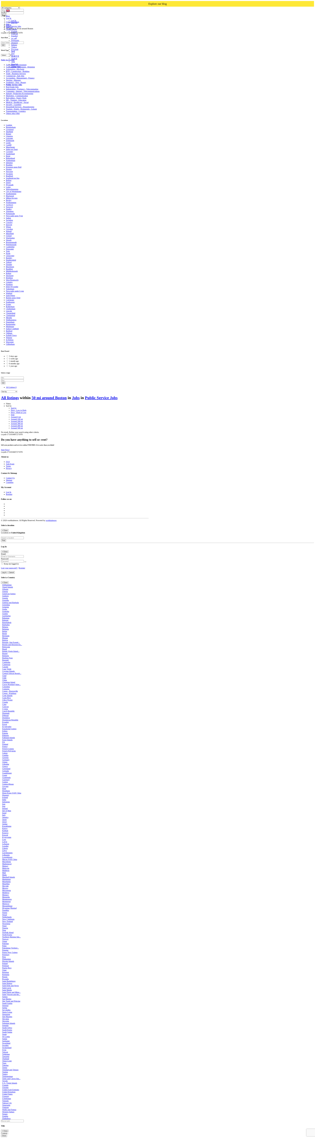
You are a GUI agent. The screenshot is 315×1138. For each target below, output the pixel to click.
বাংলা (12, 54)
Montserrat (6, 901)
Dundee (9, 264)
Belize (4, 631)
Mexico (5, 888)
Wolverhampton (12, 189)
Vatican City (7, 1103)
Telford (9, 262)
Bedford (9, 331)
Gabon (5, 753)
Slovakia (5, 1019)
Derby (8, 183)
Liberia (5, 848)
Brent (8, 156)
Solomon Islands (8, 1023)
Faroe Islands (7, 740)
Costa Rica (6, 698)
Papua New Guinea (9, 952)
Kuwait (5, 835)
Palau (4, 946)
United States (7, 1094)
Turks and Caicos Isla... (11, 1079)
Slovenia (5, 1021)
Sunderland (10, 154)
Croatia (5, 702)
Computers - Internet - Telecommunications (22, 91)
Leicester (9, 138)
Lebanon (5, 844)
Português (15, 40)
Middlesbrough (12, 271)
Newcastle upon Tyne (14, 216)
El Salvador (6, 727)
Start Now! (5, 450)
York (8, 251)
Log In (13, 20)
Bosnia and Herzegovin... (12, 645)
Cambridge (10, 247)
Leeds (8, 143)
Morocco (5, 904)
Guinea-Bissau (8, 784)
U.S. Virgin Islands (9, 1083)
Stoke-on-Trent (12, 149)
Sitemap (9, 480)
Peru (4, 957)
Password (4, 559)
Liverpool (10, 129)
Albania (5, 589)
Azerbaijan (6, 616)
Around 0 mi (16, 417)
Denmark (5, 713)
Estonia (5, 733)
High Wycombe (12, 287)
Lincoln (9, 311)
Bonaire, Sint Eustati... (11, 642)
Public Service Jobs (14, 85)
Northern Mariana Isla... (11, 937)
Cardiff (8, 145)
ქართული (16, 67)
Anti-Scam (10, 464)
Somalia (5, 1025)
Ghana (4, 762)
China (4, 680)
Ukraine (5, 1087)
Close (4, 1136)
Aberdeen (10, 211)
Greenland (6, 769)
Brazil (4, 649)
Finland (5, 744)
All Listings (11, 387)
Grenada (5, 771)
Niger (4, 926)
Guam (4, 775)
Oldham (9, 333)
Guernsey (6, 780)
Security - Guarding (13, 105)
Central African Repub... (11, 673)
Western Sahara (8, 1112)
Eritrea (4, 731)
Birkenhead (10, 158)
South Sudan (7, 1032)
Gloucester (10, 256)
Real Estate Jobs (12, 87)
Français (14, 34)
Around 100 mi (17, 419)
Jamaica (5, 817)
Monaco (5, 895)
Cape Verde (6, 669)
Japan (4, 820)
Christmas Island (8, 682)
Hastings (9, 284)
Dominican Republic (10, 720)
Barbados (6, 625)
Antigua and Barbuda (10, 603)
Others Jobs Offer (13, 113)
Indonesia (6, 802)
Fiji (3, 742)
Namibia (5, 910)
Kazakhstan (6, 826)
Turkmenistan (7, 1076)
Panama (5, 950)
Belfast (8, 180)
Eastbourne (10, 302)
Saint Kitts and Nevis (10, 986)
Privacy (9, 468)
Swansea (9, 174)
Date (13, 415)
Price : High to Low (18, 412)
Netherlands (7, 917)
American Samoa (9, 594)
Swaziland (6, 1043)
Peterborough (11, 245)
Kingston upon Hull (13, 167)
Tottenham (10, 289)
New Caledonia (8, 919)
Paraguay (5, 955)
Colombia (6, 687)
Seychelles (6, 1010)
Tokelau (5, 1065)
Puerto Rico (6, 968)
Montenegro (7, 899)
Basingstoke (10, 324)
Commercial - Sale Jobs (15, 76)
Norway (5, 939)
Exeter (8, 304)
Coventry (9, 152)
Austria (5, 614)
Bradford (9, 176)
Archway (9, 205)
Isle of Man (6, 811)
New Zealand (7, 921)
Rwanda (5, 979)
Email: (3, 554)
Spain (4, 1034)
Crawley (9, 222)
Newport (9, 171)
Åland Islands (7, 587)
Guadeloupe (7, 773)
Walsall (9, 231)
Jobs (76, 397)
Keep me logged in (11, 564)
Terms (8, 466)
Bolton (8, 273)
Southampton (11, 194)
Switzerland (6, 1048)
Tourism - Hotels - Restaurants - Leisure (21, 109)
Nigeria (5, 928)
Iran (3, 804)
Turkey (5, 1074)
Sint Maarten (7, 1017)
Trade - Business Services (16, 74)
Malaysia (5, 868)
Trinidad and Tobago (10, 1070)
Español (14, 36)
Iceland (5, 797)
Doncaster (10, 249)
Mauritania (6, 882)
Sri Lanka (6, 1037)
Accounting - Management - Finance (20, 78)
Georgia (5, 758)
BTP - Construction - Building (17, 71)
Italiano (14, 45)
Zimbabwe (6, 1118)
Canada (5, 667)
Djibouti (5, 715)
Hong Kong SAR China (11, 793)
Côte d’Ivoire (7, 700)
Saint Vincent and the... (11, 994)
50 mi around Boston (49, 397)
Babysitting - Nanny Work (16, 98)
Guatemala (6, 777)
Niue (4, 930)
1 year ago (13, 366)
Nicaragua (6, 924)
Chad (4, 676)
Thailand (5, 1059)
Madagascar (7, 864)
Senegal (5, 1006)
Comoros (5, 689)
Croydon (9, 229)
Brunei (5, 653)
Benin (4, 634)
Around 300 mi (17, 424)
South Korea (7, 1030)
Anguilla (5, 600)
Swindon (9, 220)
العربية (14, 38)
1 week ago (13, 359)
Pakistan (5, 944)
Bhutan (5, 638)
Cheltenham (10, 309)
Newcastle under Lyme (15, 291)
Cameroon (6, 665)
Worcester (10, 342)
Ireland (5, 808)
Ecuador (5, 722)
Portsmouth (10, 214)
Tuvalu (5, 1081)
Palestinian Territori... (10, 948)
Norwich (9, 207)
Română (14, 64)
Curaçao (5, 707)
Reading (9, 165)
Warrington (10, 238)
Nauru (4, 913)
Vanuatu (5, 1101)
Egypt (4, 724)
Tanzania (5, 1056)
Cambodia (6, 662)
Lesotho (5, 846)
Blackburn (10, 267)
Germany (5, 760)
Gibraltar (5, 764)
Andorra (5, 596)
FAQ (8, 462)
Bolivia (5, 640)
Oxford (9, 236)
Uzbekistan (6, 1099)
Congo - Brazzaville (10, 691)
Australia (5, 611)
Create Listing (11, 29)
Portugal (5, 966)
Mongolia (6, 897)
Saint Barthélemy (9, 981)
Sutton (8, 218)
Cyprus (5, 709)
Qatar (4, 970)
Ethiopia (5, 735)
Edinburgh (10, 140)
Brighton (9, 278)
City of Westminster (13, 191)
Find (3, 540)
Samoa (5, 997)
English (14, 32)
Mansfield (10, 233)
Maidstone (10, 326)
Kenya (4, 828)
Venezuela (6, 1105)
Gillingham (10, 344)
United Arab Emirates (10, 1090)
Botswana (6, 647)
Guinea (5, 782)
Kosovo (5, 833)
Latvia (4, 842)
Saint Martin (7, 990)
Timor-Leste (7, 1061)
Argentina (6, 605)
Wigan (8, 227)
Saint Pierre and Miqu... (11, 992)
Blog (8, 16)
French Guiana (8, 749)
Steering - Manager (13, 80)
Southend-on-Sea (12, 178)
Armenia (5, 607)
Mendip (9, 318)
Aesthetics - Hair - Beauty (16, 82)
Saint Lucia (6, 988)
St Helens (9, 340)
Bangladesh (6, 622)
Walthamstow (11, 320)
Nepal (4, 915)
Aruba (4, 609)
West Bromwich (12, 280)
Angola (5, 598)
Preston (9, 169)
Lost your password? (9, 568)
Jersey (4, 822)
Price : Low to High (18, 410)
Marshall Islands (8, 877)
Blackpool (10, 196)
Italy (4, 815)
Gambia (5, 755)
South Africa (7, 1028)
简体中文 (15, 56)
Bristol (8, 134)
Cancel (11, 572)
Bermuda (5, 636)
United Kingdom (8, 1092)
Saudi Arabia (7, 1003)
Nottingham (10, 160)
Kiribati (5, 831)
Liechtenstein (7, 853)
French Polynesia (9, 751)
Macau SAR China (9, 859)
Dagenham (10, 322)
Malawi (5, 866)
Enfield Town (11, 335)
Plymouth (9, 185)
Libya (4, 851)
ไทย (13, 62)
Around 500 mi (17, 428)
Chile (4, 678)
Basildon (9, 269)
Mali (4, 873)
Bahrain (5, 620)
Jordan (4, 824)
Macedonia (6, 862)
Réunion (5, 972)
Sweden (5, 1045)
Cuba (4, 704)
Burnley (9, 258)
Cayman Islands (8, 671)
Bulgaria (5, 656)
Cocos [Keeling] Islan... (11, 684)
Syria (4, 1050)
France (5, 746)
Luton (8, 187)
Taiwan (5, 1052)
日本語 (14, 59)
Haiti (4, 789)
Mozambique (7, 906)
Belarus (5, 627)
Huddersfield (11, 260)
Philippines (6, 959)
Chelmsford (10, 315)
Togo (4, 1063)
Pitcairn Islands (8, 961)
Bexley (8, 200)
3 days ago (13, 356)
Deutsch (14, 43)
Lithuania (6, 855)
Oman (4, 941)
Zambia (5, 1116)
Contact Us (10, 478)
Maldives (5, 870)
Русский (14, 49)
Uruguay (5, 1096)
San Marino (6, 999)
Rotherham (10, 307)
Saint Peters (10, 295)
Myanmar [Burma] (9, 908)
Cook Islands (7, 696)
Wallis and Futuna (9, 1110)
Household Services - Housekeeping (20, 107)
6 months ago (14, 364)
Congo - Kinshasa (9, 693)
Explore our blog (157, 3)
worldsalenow (51, 520)
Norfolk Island (8, 932)
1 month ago (14, 361)
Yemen (5, 1114)
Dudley (9, 209)
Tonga (4, 1068)
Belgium (5, 629)
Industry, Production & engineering (19, 94)
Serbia (4, 1008)
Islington (9, 163)
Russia (4, 977)
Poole (8, 253)
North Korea (7, 935)
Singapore (6, 1014)
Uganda (5, 1085)
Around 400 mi (17, 426)
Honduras (6, 791)
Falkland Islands (8, 738)
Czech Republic (8, 711)
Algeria (5, 591)
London (9, 125)
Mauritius (6, 884)
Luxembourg (7, 857)
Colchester (10, 300)
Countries (9, 482)
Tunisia (5, 1072)
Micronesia (6, 890)
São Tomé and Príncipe (11, 1001)
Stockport (9, 276)
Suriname (6, 1041)
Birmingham (11, 127)
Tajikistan (6, 1054)
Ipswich (9, 225)
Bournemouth (11, 242)
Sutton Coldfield (12, 329)
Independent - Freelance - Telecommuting (22, 89)
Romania (5, 975)
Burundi (5, 660)
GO (3, 383)
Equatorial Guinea (9, 729)
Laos (4, 839)
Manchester (10, 147)
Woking (9, 338)
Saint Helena (7, 983)
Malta (4, 875)
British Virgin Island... (10, 651)
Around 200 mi (17, 421)
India (4, 800)
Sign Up (14, 23)
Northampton (11, 202)
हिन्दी (13, 52)
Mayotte (5, 886)
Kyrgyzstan (6, 837)
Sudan (4, 1039)
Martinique (6, 879)
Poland (5, 963)
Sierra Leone (7, 1012)
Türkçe (14, 47)
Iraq (3, 806)
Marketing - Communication (17, 96)
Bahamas (5, 618)
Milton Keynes (11, 198)
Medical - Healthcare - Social (17, 102)
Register (9, 494)
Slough (8, 240)
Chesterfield (10, 313)
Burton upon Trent (13, 298)
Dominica (6, 718)
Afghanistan (7, 585)
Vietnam (5, 1107)
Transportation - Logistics (16, 111)
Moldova (5, 893)
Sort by (13, 408)
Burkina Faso (7, 658)
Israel (4, 813)
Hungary (5, 795)
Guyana (5, 786)
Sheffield (9, 132)
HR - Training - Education (16, 100)
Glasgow (9, 136)
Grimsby (9, 282)
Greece (5, 766)
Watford (9, 293)
